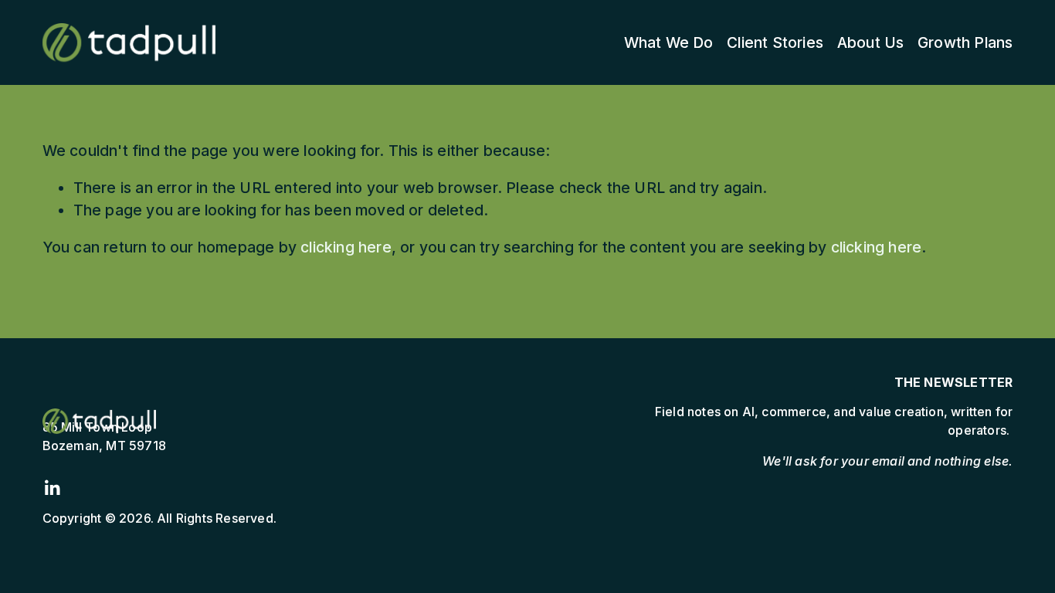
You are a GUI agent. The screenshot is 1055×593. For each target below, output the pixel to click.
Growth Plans (965, 42)
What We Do (669, 42)
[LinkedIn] (51, 488)
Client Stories (775, 42)
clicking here (346, 247)
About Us (870, 42)
